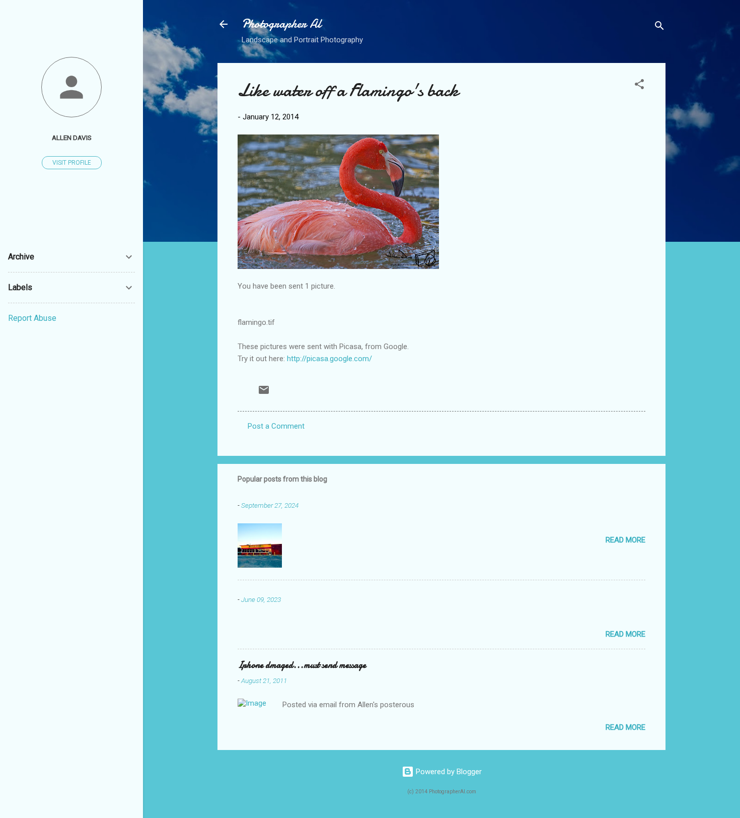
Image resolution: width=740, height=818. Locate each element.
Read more (625, 539)
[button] (639, 86)
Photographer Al (281, 24)
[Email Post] (264, 393)
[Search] (659, 27)
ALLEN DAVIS (72, 137)
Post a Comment (276, 426)
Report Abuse (32, 318)
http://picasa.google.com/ (329, 358)
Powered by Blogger (448, 771)
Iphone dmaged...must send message (302, 665)
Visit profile (71, 162)
